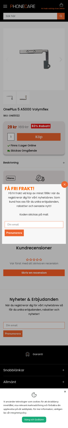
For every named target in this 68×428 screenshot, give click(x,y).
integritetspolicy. (18, 412)
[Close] (65, 391)
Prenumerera (14, 233)
